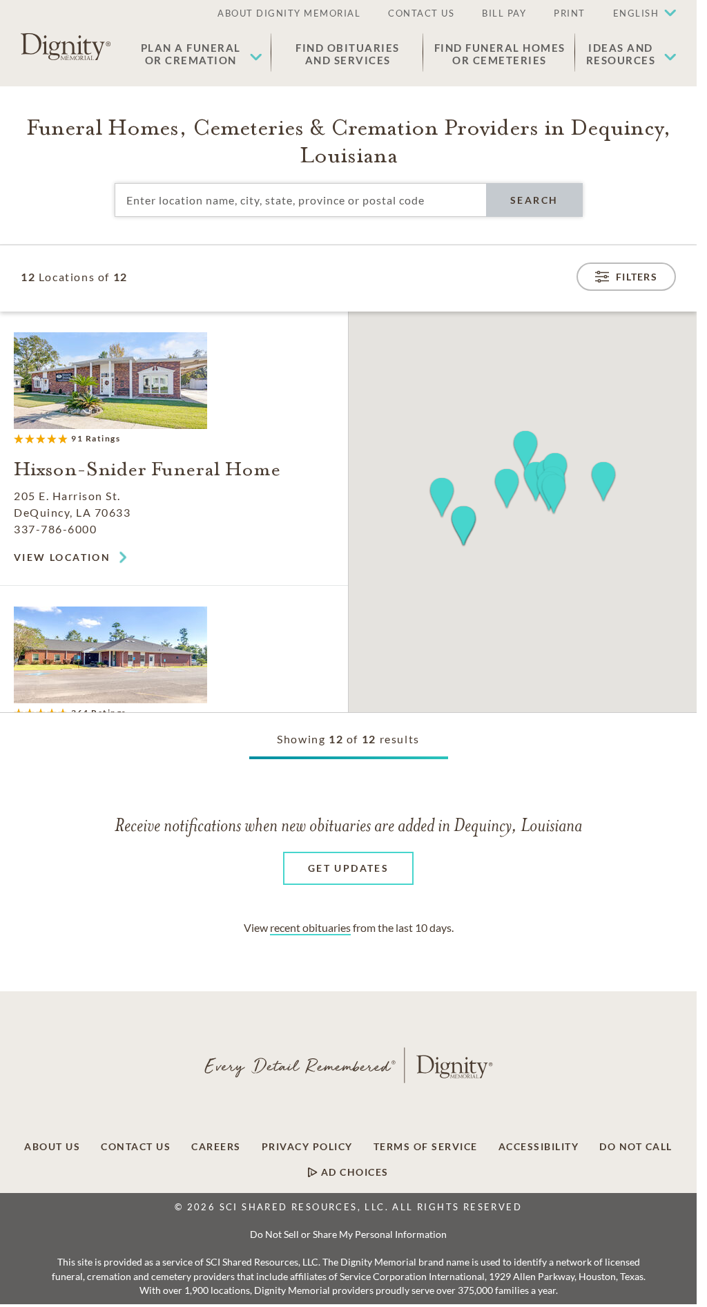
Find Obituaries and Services (348, 53)
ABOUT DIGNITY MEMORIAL (288, 13)
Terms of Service (426, 1146)
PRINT (569, 13)
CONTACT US (421, 13)
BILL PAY (504, 13)
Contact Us (136, 1146)
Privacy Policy (307, 1146)
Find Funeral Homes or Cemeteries (499, 53)
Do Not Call (635, 1146)
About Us (52, 1146)
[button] (638, 14)
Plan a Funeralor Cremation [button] (191, 53)
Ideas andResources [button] (621, 53)
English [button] (636, 13)
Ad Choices (353, 1172)
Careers (216, 1146)
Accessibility (538, 1146)
